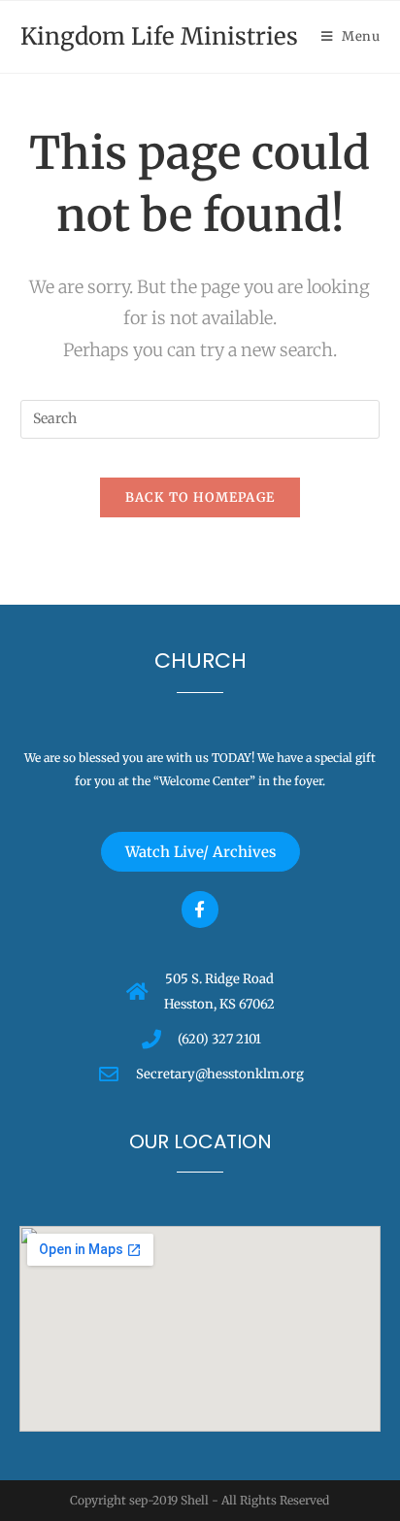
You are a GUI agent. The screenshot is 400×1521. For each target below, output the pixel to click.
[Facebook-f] (199, 909)
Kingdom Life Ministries (159, 36)
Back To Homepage (200, 497)
